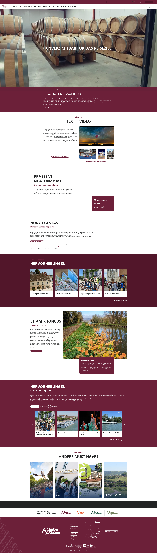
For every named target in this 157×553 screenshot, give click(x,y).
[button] (146, 7)
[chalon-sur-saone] (5, 6)
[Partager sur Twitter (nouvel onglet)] (45, 107)
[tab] (58, 245)
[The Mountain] (96, 136)
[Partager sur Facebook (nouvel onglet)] (43, 107)
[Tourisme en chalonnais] (78, 545)
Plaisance (118, 1)
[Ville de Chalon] (93, 545)
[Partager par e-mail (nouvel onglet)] (48, 107)
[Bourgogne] (64, 545)
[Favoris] (149, 7)
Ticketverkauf (149, 1)
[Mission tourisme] (71, 545)
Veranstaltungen (128, 1)
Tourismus (109, 1)
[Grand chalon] (86, 545)
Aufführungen (138, 1)
